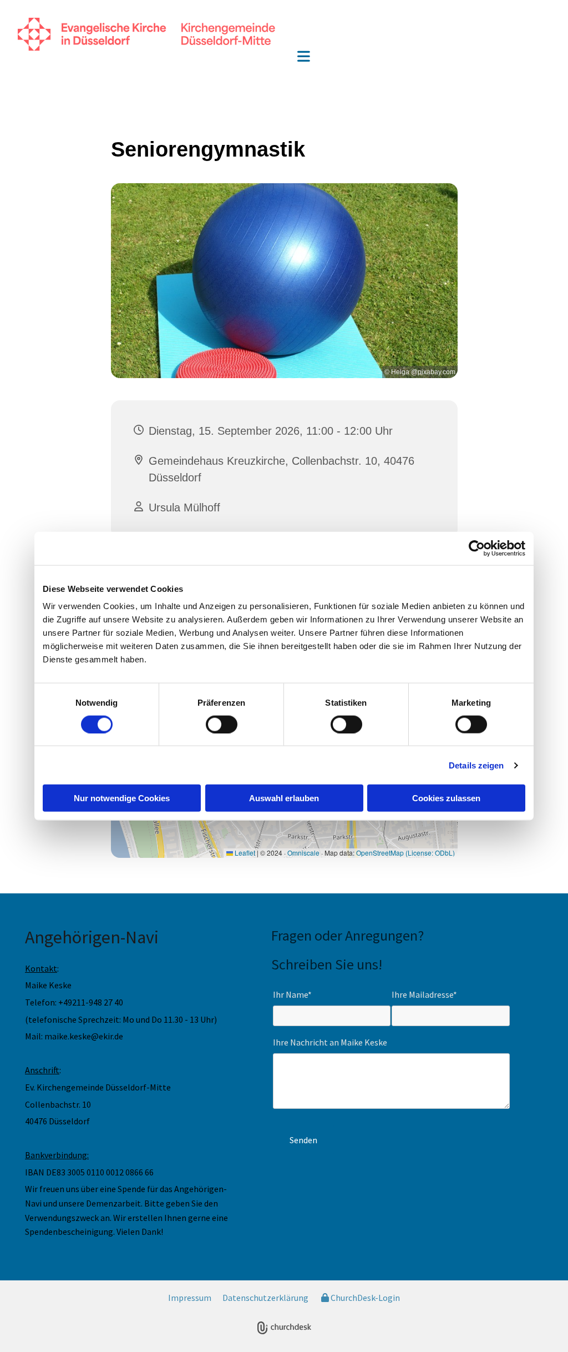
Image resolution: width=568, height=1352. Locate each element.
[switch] (221, 724)
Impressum (189, 1297)
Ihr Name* (292, 994)
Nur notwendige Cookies (122, 798)
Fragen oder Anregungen (344, 935)
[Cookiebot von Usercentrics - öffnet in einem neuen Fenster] (476, 548)
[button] (303, 57)
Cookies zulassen (446, 798)
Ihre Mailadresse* (424, 994)
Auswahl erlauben (284, 798)
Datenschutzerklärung (265, 1297)
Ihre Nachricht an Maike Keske (330, 1042)
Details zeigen (476, 765)
